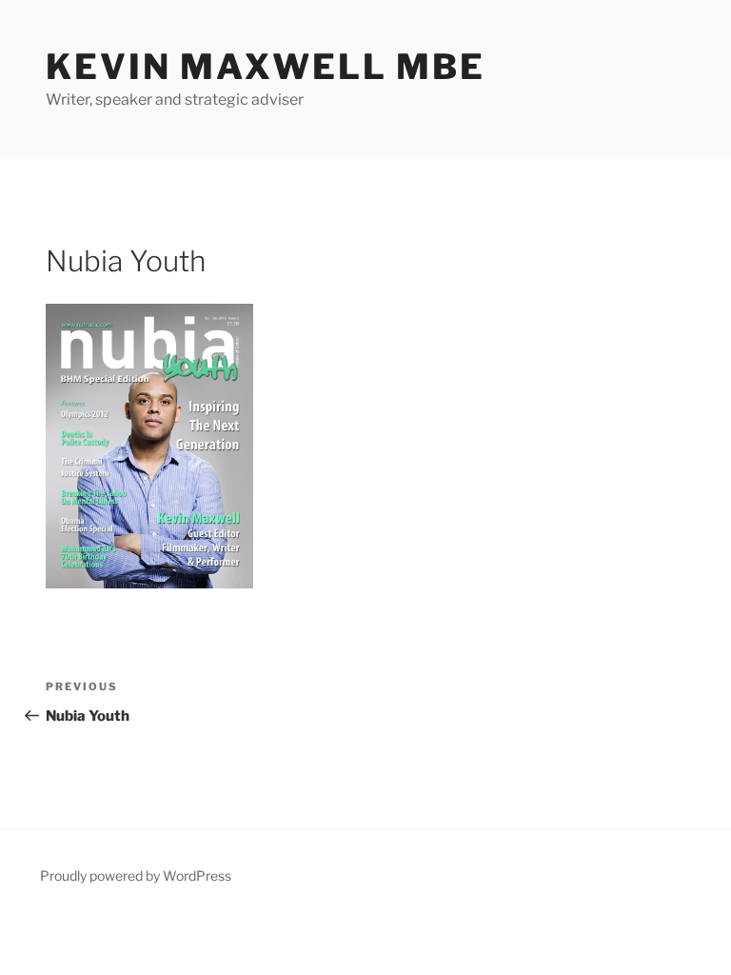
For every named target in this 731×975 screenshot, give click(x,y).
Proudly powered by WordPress (135, 875)
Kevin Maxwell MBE (265, 67)
